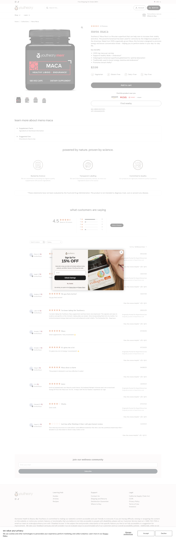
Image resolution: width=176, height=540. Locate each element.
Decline (163, 533)
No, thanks (70, 283)
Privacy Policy (81, 287)
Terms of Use (72, 287)
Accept (146, 533)
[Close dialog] (121, 252)
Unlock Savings (70, 278)
